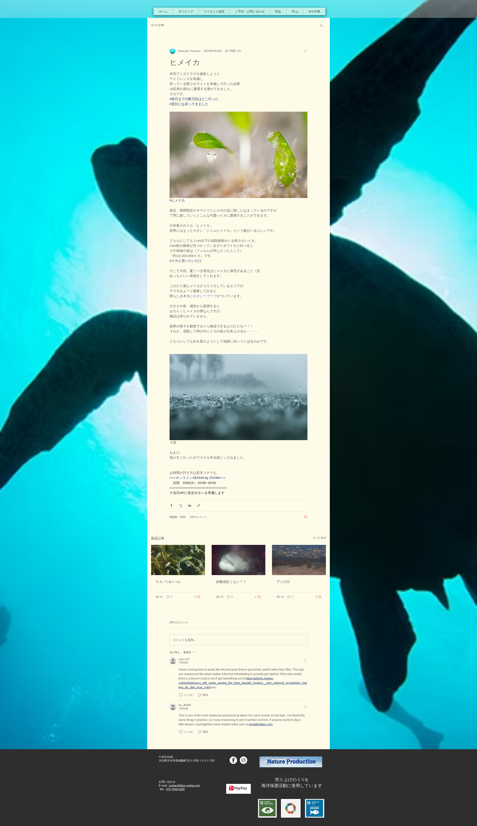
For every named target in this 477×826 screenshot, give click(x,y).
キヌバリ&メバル (168, 582)
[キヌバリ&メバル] (178, 560)
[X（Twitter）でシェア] (180, 505)
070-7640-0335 (175, 789)
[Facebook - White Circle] (233, 760)
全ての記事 (157, 25)
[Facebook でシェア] (171, 505)
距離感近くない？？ (231, 582)
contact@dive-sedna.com (184, 785)
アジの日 (283, 582)
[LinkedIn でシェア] (189, 505)
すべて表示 (319, 537)
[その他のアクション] (305, 51)
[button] (185, 11)
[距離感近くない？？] (239, 560)
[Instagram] (243, 760)
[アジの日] (299, 560)
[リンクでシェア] (198, 505)
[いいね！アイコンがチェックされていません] (181, 695)
